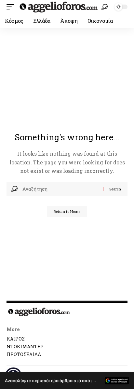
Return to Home (67, 211)
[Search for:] (60, 189)
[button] (12, 6)
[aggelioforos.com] (59, 6)
